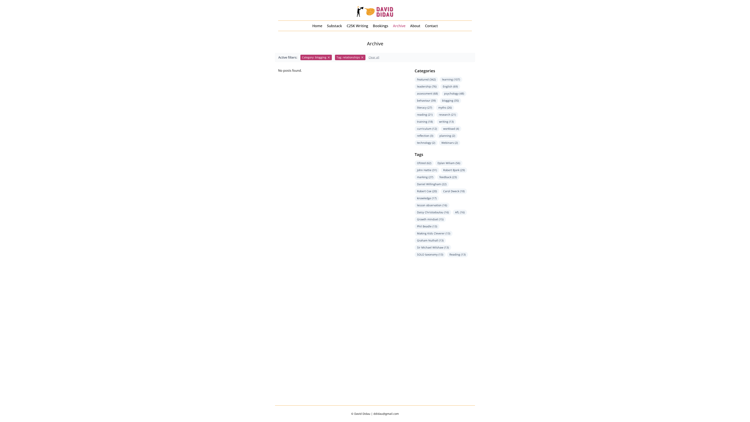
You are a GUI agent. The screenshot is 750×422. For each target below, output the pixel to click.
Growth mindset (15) (430, 219)
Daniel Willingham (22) (431, 184)
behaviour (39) (426, 100)
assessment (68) (427, 93)
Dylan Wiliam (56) (449, 163)
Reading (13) (457, 254)
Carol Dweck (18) (454, 191)
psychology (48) (454, 93)
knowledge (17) (427, 198)
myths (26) (445, 107)
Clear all (374, 57)
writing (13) (446, 121)
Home (317, 25)
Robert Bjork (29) (454, 170)
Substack (334, 25)
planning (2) (447, 136)
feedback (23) (448, 177)
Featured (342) (426, 79)
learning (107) (451, 79)
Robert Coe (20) (427, 191)
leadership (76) (427, 86)
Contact (431, 25)
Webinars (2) (449, 143)
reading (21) (425, 114)
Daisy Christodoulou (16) (433, 212)
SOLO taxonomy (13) (430, 254)
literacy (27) (424, 107)
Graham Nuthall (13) (430, 240)
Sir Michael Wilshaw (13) (433, 247)
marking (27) (425, 177)
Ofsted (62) (424, 163)
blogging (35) (450, 100)
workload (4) (451, 129)
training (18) (425, 121)
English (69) (450, 86)
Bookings (380, 25)
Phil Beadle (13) (427, 226)
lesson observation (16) (432, 205)
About (415, 25)
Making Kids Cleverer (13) (433, 233)
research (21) (447, 114)
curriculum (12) (427, 129)
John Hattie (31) (427, 170)
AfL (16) (460, 212)
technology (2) (426, 143)
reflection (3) (425, 136)
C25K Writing (357, 25)
